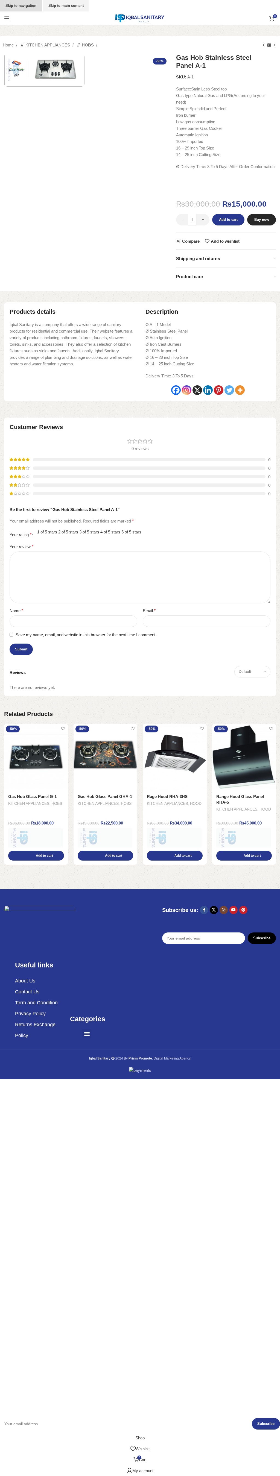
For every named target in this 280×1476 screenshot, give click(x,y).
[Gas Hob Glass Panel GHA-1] (106, 757)
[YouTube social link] (233, 910)
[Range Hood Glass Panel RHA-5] (244, 757)
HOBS (88, 45)
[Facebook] (176, 390)
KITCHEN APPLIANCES (48, 45)
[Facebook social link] (204, 910)
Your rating (20, 535)
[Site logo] (140, 18)
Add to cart (228, 220)
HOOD (196, 803)
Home (9, 45)
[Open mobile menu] (6, 18)
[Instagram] (186, 390)
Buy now (261, 220)
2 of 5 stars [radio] (68, 532)
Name (16, 610)
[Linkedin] (208, 390)
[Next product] (274, 45)
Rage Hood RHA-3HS (167, 796)
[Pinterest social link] (243, 910)
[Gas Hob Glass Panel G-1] (36, 757)
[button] (36, 856)
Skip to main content (66, 6)
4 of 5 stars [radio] (110, 532)
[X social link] (214, 910)
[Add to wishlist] (63, 728)
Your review (21, 546)
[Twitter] (229, 390)
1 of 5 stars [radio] (47, 532)
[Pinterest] (218, 390)
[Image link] (39, 925)
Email (149, 610)
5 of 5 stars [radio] (131, 532)
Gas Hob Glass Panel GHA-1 (105, 796)
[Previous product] (263, 45)
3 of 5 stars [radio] (89, 532)
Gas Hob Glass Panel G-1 (32, 796)
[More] (240, 390)
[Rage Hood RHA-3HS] (175, 757)
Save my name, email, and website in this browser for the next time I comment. (86, 634)
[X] (197, 390)
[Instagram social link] (224, 910)
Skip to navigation (20, 6)
